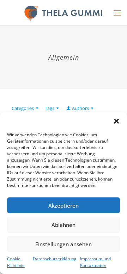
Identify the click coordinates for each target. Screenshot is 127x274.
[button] (116, 121)
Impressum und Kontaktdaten (95, 262)
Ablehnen (63, 224)
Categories (23, 108)
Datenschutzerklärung (55, 259)
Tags (49, 108)
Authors (80, 108)
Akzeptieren (63, 205)
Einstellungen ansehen (63, 244)
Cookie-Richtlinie (16, 262)
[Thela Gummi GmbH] (63, 13)
